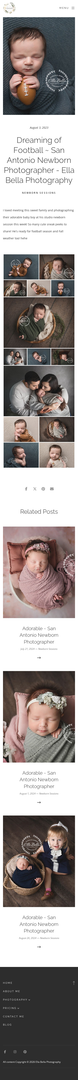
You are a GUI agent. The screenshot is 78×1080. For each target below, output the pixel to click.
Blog (7, 1024)
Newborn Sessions (39, 193)
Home (8, 983)
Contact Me (13, 1016)
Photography (15, 999)
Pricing (10, 1008)
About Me (11, 991)
